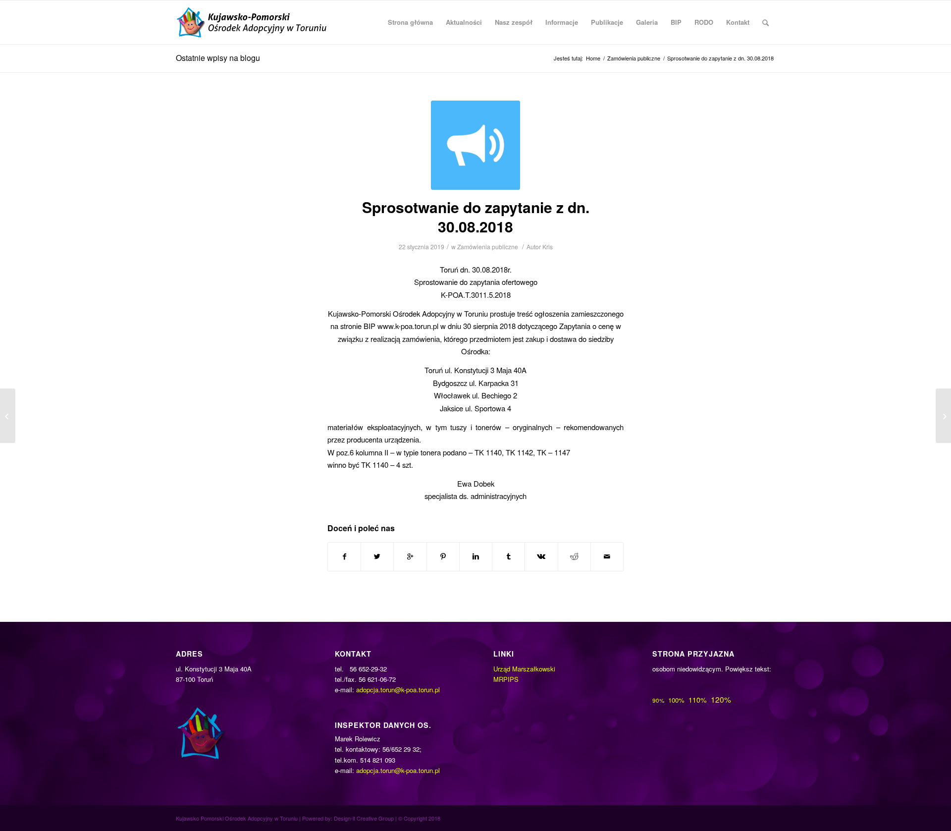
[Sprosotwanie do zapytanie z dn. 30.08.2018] (475, 145)
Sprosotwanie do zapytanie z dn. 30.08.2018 (475, 216)
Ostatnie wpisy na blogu (218, 57)
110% (697, 700)
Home (593, 58)
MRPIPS (506, 679)
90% (658, 700)
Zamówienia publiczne (633, 58)
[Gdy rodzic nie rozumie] (7, 415)
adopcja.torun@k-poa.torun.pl (398, 689)
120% (721, 699)
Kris (547, 246)
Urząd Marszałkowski (524, 668)
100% (676, 700)
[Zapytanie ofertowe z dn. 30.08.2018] (943, 415)
